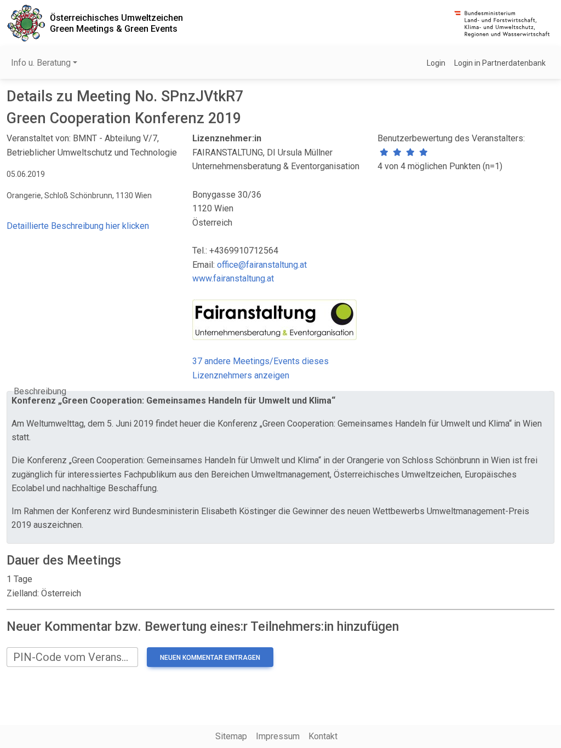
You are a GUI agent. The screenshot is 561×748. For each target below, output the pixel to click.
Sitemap (231, 736)
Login (436, 63)
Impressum (278, 736)
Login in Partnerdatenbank (500, 63)
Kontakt (322, 736)
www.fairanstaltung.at (233, 278)
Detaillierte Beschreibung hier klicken (78, 226)
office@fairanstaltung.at (262, 265)
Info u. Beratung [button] (41, 62)
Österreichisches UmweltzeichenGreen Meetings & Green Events (116, 23)
